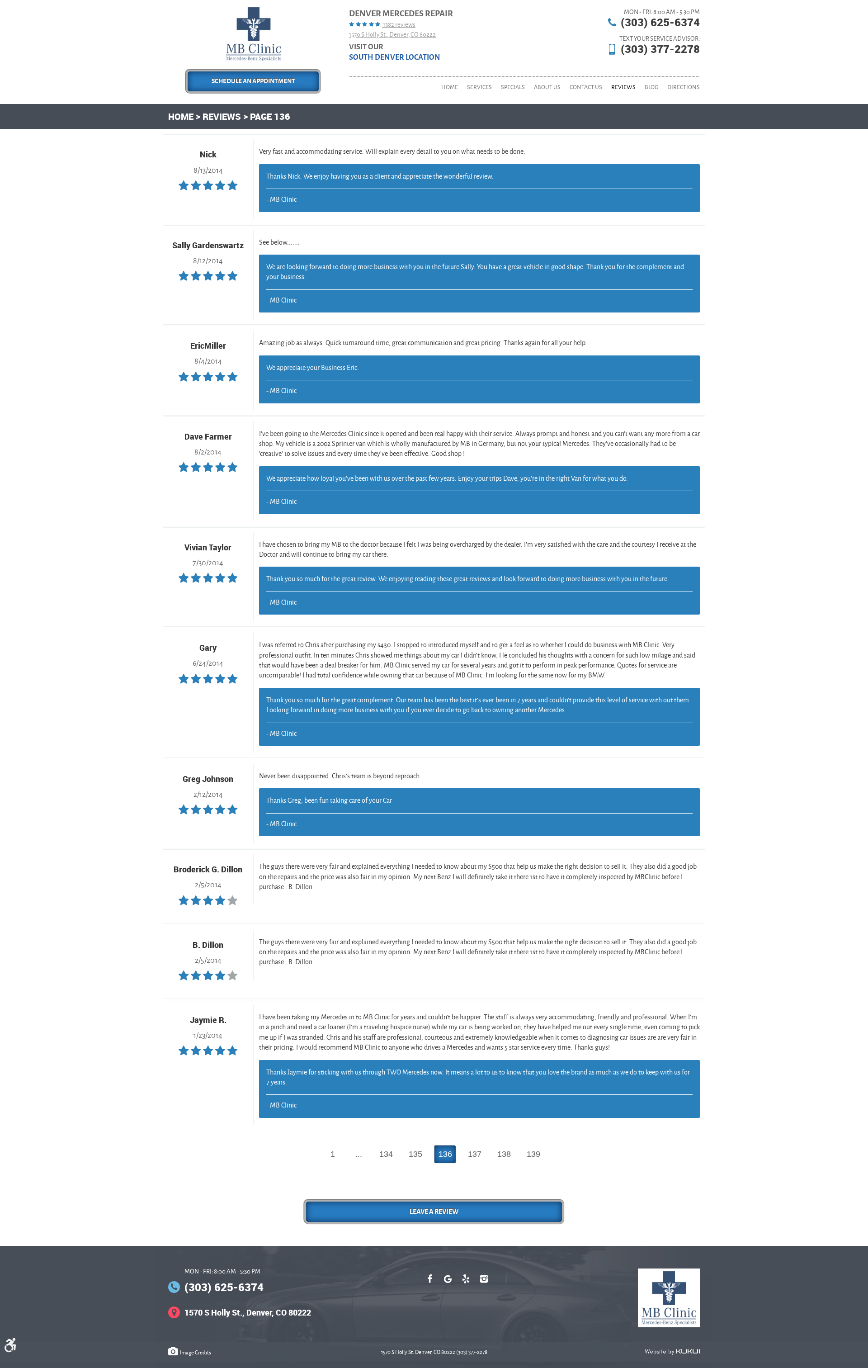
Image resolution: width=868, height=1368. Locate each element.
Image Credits (195, 1353)
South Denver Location (394, 57)
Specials (513, 87)
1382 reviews (398, 24)
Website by (672, 1352)
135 (415, 1154)
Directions (683, 87)
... (358, 1154)
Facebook (429, 1283)
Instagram (484, 1283)
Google (448, 1283)
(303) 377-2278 (660, 49)
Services (479, 87)
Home (449, 87)
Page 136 (270, 116)
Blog (651, 87)
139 (533, 1154)
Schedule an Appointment (253, 81)
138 (504, 1154)
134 (386, 1154)
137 (474, 1154)
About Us (547, 87)
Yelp (466, 1283)
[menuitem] (449, 87)
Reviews (623, 87)
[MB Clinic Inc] (253, 34)
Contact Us (586, 87)
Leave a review (434, 1211)
